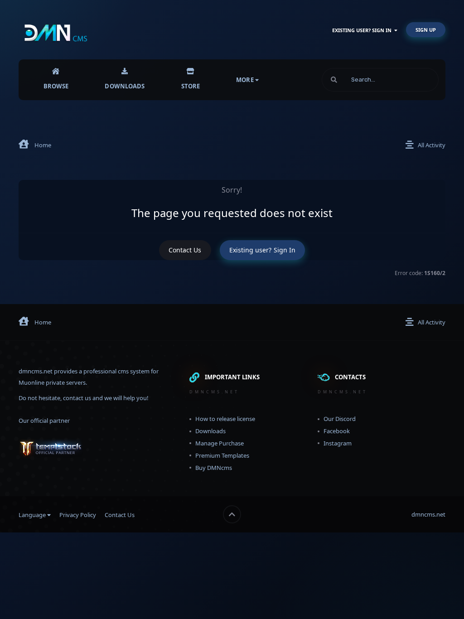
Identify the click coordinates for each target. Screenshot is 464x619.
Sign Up (426, 29)
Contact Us (185, 250)
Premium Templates (222, 455)
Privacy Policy (77, 515)
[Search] (334, 80)
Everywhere (411, 79)
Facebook (337, 431)
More (245, 80)
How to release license (225, 419)
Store (190, 86)
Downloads (125, 86)
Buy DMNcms (213, 468)
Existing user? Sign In (363, 30)
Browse (56, 86)
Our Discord (340, 419)
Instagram (338, 443)
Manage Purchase (219, 443)
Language (33, 515)
